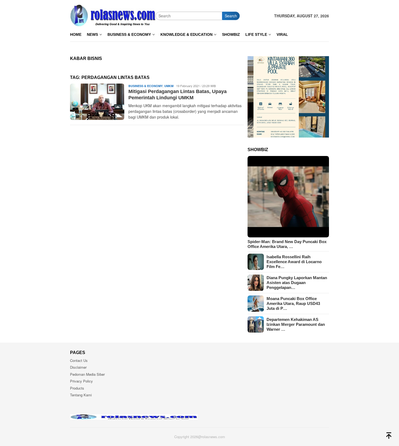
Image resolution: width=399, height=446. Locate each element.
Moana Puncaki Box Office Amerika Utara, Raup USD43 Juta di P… (293, 303)
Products (77, 388)
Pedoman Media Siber (87, 374)
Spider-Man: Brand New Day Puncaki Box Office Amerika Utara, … (287, 244)
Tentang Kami (81, 394)
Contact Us (79, 360)
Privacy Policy (81, 381)
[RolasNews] (113, 15)
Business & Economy (145, 86)
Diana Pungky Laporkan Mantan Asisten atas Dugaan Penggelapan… (297, 282)
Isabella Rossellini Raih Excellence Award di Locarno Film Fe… (294, 261)
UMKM (168, 86)
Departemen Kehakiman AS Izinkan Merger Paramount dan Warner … (296, 324)
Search (231, 15)
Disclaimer (78, 367)
